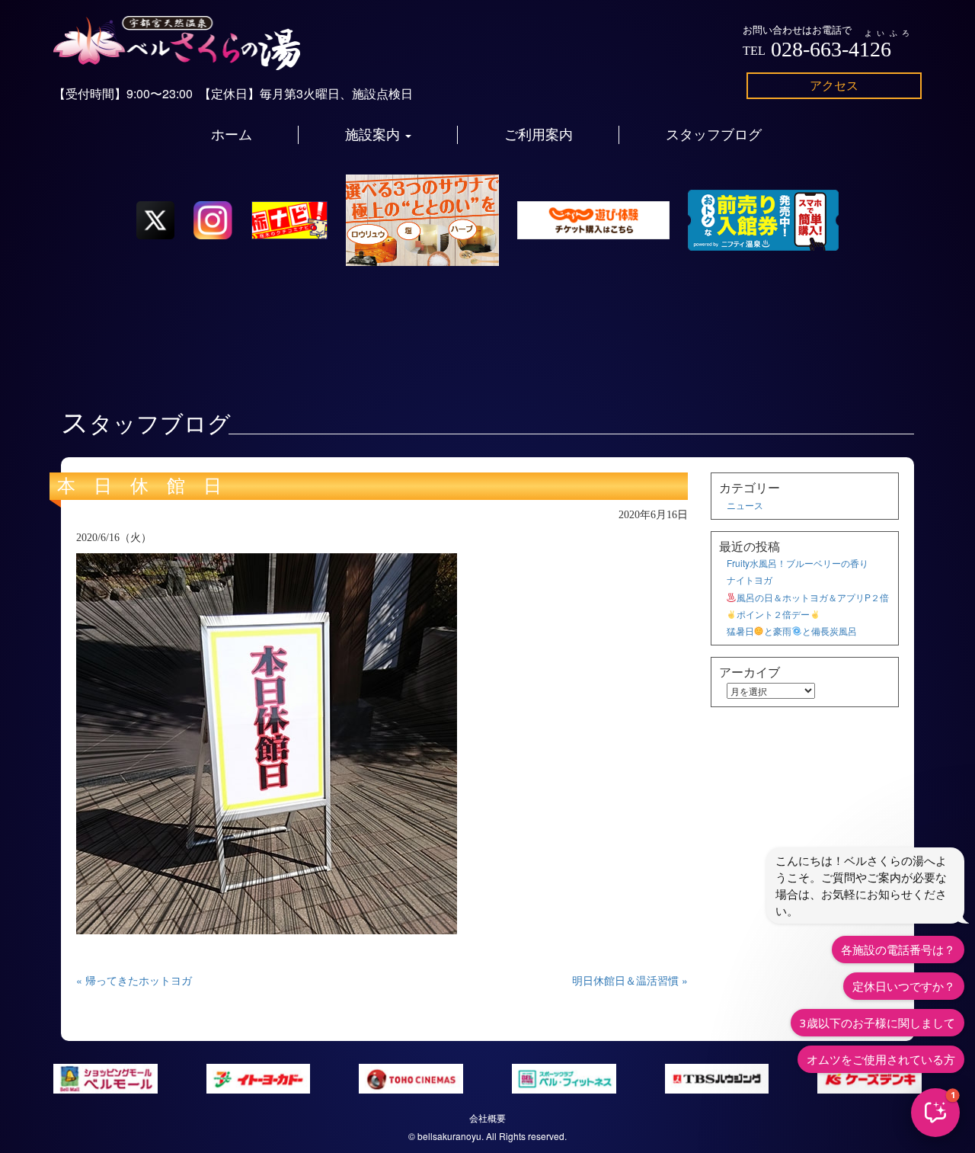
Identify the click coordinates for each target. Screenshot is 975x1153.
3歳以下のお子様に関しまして (877, 1022)
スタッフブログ (714, 135)
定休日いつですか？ (903, 986)
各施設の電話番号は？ (898, 949)
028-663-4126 (831, 49)
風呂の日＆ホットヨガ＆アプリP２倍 (813, 597)
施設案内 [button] (374, 135)
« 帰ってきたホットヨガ (134, 980)
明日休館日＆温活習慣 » (630, 980)
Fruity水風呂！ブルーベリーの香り (797, 562)
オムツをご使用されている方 (881, 1059)
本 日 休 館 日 (139, 486)
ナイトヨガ (749, 579)
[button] (935, 1112)
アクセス (834, 85)
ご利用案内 (538, 135)
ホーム (231, 135)
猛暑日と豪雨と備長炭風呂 (792, 630)
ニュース (745, 504)
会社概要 (487, 1117)
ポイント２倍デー (773, 613)
